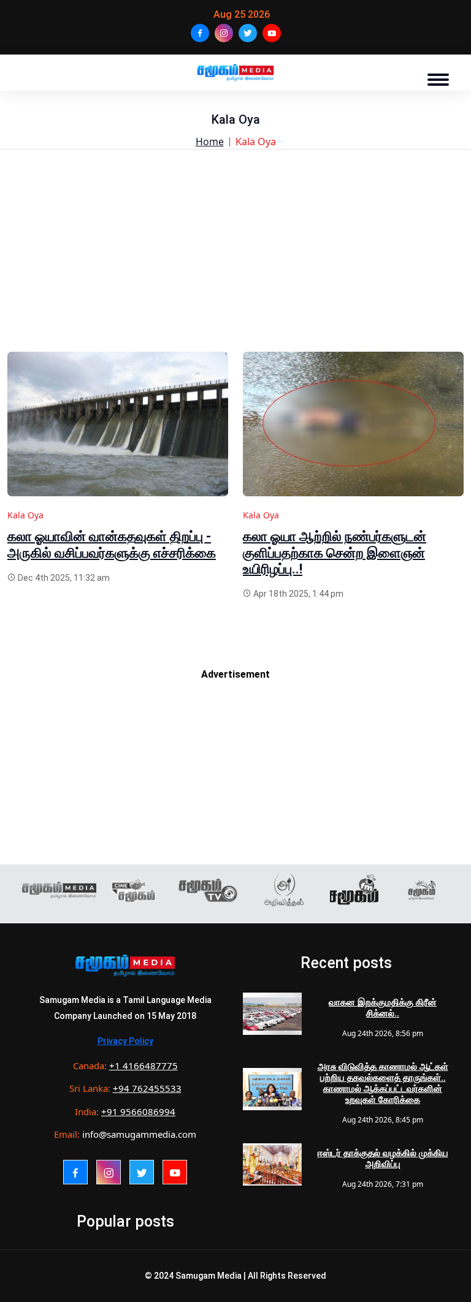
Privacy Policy (125, 1041)
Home (210, 141)
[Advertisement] (235, 266)
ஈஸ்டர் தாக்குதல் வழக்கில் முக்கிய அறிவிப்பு (383, 1159)
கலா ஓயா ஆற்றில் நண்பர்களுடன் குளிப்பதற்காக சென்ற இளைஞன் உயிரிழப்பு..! (334, 553)
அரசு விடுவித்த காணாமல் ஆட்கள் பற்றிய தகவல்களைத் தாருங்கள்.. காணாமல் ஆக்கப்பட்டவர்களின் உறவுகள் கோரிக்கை (383, 1083)
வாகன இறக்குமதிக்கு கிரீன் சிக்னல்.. (383, 1008)
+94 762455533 (147, 1088)
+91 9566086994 (138, 1111)
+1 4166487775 (143, 1065)
